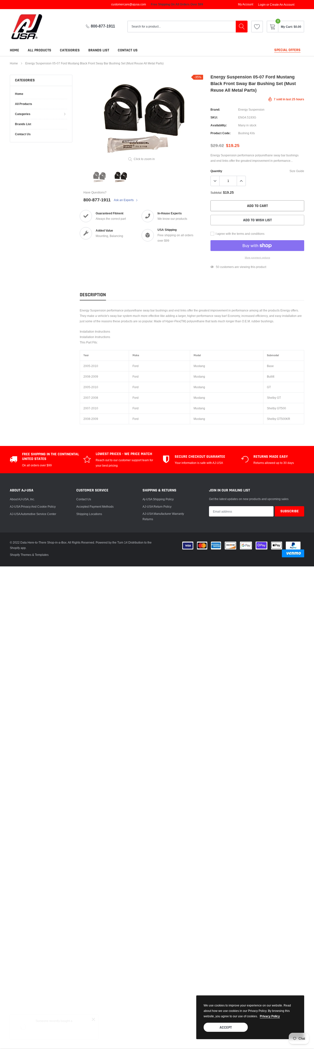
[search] (242, 26)
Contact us (128, 50)
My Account (245, 4)
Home (14, 50)
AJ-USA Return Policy (157, 506)
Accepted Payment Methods (95, 506)
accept (226, 1027)
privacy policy (270, 1016)
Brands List (98, 50)
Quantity (216, 171)
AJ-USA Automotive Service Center (33, 514)
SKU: (214, 117)
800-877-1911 (103, 26)
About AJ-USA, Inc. (22, 499)
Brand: (215, 109)
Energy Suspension (251, 109)
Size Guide (296, 171)
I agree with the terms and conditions (239, 234)
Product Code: (220, 133)
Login (262, 4)
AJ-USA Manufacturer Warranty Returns (163, 516)
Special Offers (287, 50)
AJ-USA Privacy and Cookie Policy (33, 506)
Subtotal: (216, 192)
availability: (218, 125)
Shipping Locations (89, 514)
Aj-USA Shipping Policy (158, 499)
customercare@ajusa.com (128, 4)
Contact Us (83, 499)
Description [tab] (93, 295)
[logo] (31, 27)
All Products (39, 50)
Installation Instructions (95, 331)
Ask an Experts (124, 200)
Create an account (282, 4)
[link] (257, 26)
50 (217, 267)
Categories (70, 50)
